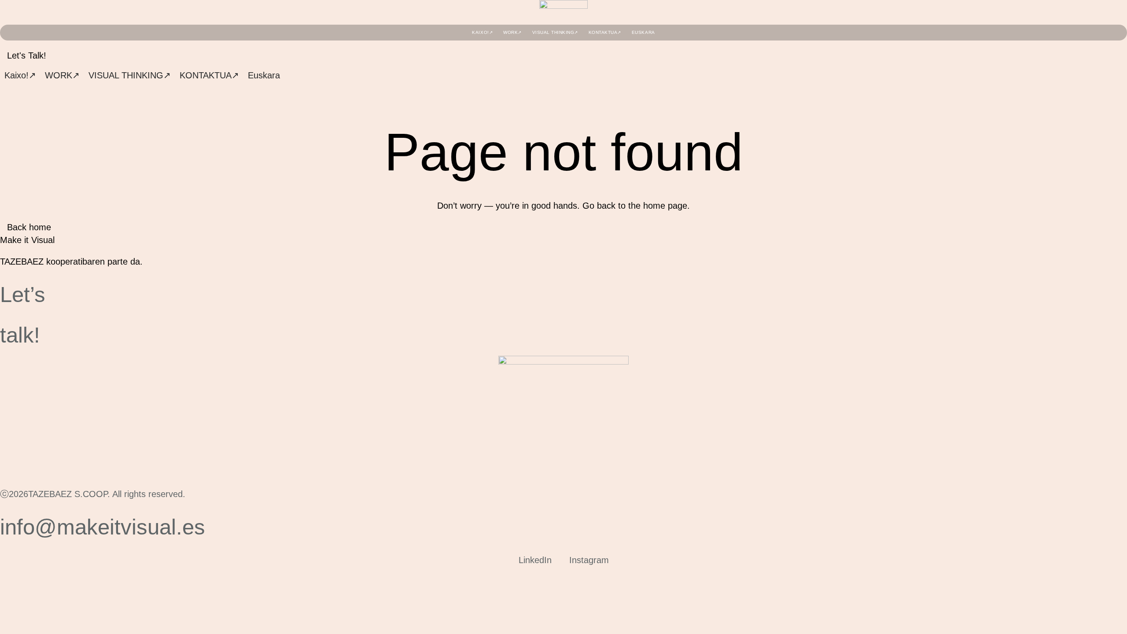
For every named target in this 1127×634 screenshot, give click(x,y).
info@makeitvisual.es (102, 527)
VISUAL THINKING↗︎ (555, 32)
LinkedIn (535, 560)
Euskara (643, 32)
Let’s (22, 294)
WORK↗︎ (512, 32)
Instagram (589, 560)
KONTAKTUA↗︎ (605, 32)
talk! (20, 335)
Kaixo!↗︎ (482, 32)
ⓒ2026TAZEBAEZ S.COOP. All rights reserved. (92, 494)
